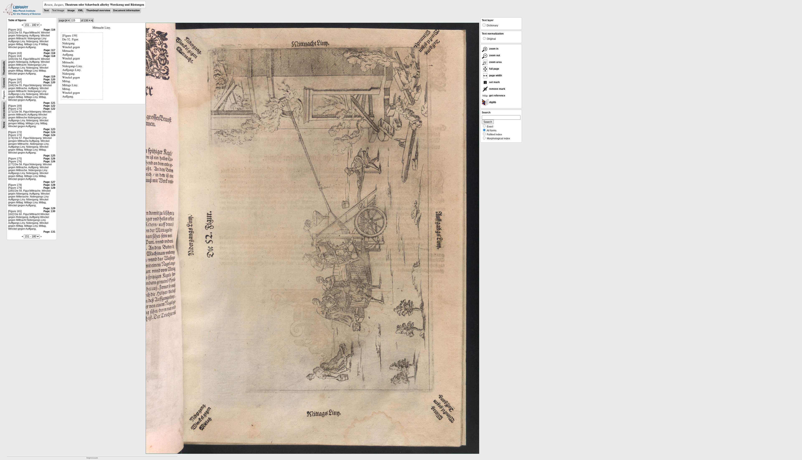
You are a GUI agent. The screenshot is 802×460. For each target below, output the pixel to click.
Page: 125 (49, 155)
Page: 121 (49, 102)
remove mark (497, 88)
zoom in (493, 48)
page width (495, 75)
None (4, 125)
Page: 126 (49, 158)
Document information (126, 10)
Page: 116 (49, 29)
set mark (494, 82)
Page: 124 (49, 132)
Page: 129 (49, 208)
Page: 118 (49, 53)
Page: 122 (49, 105)
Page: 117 (49, 50)
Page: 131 (49, 231)
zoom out (494, 55)
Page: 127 (49, 182)
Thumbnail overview (98, 10)
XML (80, 10)
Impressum (92, 458)
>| (92, 20)
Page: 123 (49, 129)
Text (46, 10)
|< (66, 20)
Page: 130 (49, 211)
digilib (492, 102)
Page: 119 (49, 76)
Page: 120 (49, 79)
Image (71, 10)
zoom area (495, 62)
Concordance (4, 110)
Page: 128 (49, 184)
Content (4, 82)
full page (494, 68)
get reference (497, 95)
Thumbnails (4, 68)
